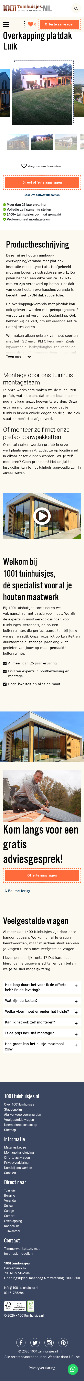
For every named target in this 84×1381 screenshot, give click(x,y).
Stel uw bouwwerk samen (42, 194)
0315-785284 (14, 1293)
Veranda (10, 1201)
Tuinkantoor (12, 1231)
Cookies (10, 1173)
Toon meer (14, 356)
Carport (9, 1216)
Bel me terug (19, 891)
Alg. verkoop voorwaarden (22, 1115)
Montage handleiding (19, 1152)
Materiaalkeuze (15, 1147)
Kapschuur (11, 1226)
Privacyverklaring (16, 1163)
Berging (9, 1195)
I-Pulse (74, 1357)
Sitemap (10, 1130)
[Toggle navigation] (6, 24)
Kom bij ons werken (18, 1168)
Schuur (9, 1206)
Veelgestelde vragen (19, 1120)
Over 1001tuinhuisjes (19, 1104)
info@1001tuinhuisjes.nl (21, 1288)
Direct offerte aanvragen (42, 182)
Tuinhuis (10, 1190)
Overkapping (13, 1221)
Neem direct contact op (20, 1125)
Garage (9, 1211)
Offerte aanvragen (59, 24)
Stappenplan (13, 1109)
